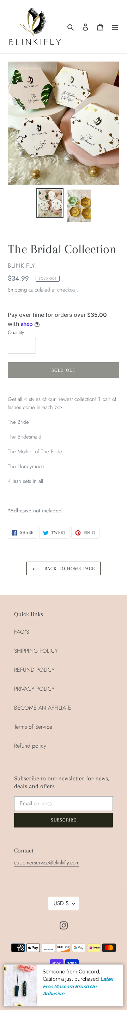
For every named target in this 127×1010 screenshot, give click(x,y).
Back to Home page (69, 568)
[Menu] (115, 26)
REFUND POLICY (34, 670)
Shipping (17, 290)
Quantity (16, 332)
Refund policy (30, 746)
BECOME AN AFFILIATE (42, 708)
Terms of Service (33, 727)
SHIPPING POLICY (36, 651)
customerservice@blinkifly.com (46, 863)
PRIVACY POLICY (34, 689)
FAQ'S (21, 632)
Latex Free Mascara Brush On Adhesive (78, 986)
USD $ (61, 903)
